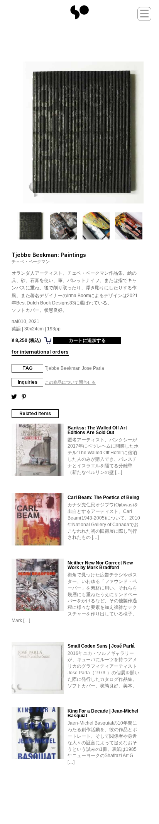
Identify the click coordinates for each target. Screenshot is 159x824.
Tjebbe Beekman (63, 368)
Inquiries (27, 382)
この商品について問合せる (70, 382)
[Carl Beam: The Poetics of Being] (38, 520)
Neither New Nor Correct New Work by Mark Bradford (100, 565)
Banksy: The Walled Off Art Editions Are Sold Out (97, 430)
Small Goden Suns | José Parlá (101, 646)
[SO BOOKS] (79, 12)
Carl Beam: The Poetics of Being (103, 497)
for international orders (40, 352)
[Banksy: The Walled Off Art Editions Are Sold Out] (38, 450)
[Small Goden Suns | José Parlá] (38, 668)
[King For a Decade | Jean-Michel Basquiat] (38, 733)
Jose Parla (93, 368)
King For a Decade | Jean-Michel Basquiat (103, 713)
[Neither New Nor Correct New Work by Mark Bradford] (38, 585)
